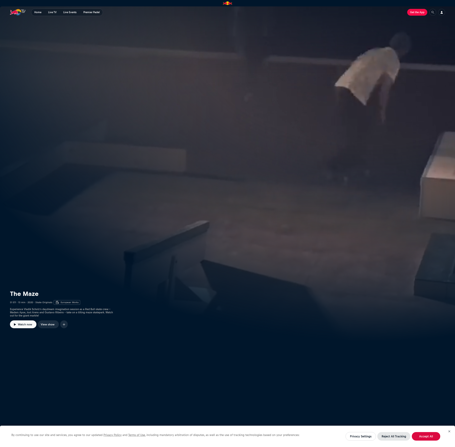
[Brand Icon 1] (227, 3)
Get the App (417, 12)
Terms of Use (136, 435)
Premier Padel (91, 12)
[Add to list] (64, 324)
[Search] (432, 12)
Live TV (52, 12)
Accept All (426, 436)
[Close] (449, 431)
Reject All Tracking (394, 436)
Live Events (70, 12)
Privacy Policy (112, 435)
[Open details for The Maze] (227, 174)
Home (37, 12)
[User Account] (441, 12)
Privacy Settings (360, 436)
